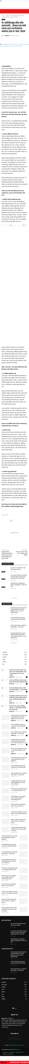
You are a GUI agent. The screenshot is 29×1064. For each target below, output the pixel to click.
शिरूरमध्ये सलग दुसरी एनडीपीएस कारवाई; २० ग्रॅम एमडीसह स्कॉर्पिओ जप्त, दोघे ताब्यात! (17, 707)
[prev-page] (3, 591)
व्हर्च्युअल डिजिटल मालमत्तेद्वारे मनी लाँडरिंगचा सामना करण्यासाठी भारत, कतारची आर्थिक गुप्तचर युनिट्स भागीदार (7, 555)
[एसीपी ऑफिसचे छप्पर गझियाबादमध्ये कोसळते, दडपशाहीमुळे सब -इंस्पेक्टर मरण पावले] (5, 585)
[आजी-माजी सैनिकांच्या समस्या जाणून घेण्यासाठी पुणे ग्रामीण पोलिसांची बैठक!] (5, 619)
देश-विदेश (7, 15)
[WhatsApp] (19, 39)
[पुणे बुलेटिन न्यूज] (14, 4)
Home (3, 15)
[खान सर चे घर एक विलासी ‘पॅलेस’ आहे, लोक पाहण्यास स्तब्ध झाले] (5, 569)
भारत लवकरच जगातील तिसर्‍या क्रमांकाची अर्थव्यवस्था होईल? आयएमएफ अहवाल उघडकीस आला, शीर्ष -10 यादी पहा (19, 577)
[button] (2, 11)
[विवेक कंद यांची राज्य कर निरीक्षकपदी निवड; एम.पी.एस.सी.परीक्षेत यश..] (6, 806)
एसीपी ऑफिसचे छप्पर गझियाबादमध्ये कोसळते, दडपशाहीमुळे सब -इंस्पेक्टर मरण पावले (19, 585)
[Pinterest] (15, 39)
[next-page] (5, 591)
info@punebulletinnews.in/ (17, 1045)
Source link (5, 515)
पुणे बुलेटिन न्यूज (7, 35)
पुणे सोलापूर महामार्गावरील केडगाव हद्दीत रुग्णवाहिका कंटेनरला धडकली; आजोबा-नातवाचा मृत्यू (18, 829)
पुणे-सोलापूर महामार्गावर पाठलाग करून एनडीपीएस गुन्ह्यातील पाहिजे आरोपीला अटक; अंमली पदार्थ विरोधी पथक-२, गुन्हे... (19, 741)
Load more (14, 642)
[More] (23, 39)
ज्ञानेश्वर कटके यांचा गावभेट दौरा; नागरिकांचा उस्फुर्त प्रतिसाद (21, 553)
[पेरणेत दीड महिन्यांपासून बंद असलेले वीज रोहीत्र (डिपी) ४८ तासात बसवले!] (5, 627)
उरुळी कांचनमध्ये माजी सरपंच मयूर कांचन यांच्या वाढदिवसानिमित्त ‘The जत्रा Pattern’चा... (19, 759)
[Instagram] (14, 1038)
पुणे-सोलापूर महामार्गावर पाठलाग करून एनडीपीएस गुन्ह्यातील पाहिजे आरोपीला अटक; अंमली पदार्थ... (18, 782)
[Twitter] (12, 39)
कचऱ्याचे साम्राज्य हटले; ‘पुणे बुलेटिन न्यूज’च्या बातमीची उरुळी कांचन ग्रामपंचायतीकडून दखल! (18, 798)
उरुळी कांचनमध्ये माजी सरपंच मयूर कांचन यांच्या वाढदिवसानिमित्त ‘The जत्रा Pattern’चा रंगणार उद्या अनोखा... (19, 717)
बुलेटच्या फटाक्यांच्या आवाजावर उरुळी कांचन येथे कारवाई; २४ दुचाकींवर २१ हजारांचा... (18, 821)
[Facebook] (8, 39)
